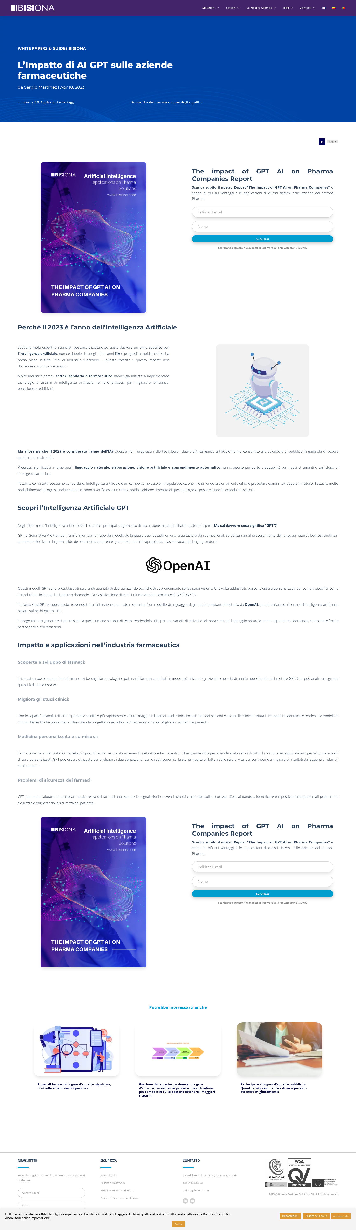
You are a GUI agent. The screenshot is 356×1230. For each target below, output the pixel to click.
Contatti (306, 8)
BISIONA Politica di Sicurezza (117, 1190)
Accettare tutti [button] (340, 1215)
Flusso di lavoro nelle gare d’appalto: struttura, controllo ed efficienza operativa (74, 1086)
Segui (332, 141)
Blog (286, 8)
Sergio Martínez (40, 87)
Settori (231, 8)
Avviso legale (108, 1175)
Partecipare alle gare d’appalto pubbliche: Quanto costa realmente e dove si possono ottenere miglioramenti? (274, 1088)
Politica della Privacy (112, 1183)
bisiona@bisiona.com (196, 1190)
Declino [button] (178, 1224)
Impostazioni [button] (290, 1216)
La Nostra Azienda (259, 8)
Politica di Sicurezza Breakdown (119, 1198)
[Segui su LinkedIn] (322, 141)
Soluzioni (208, 8)
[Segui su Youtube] (192, 1201)
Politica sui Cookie (316, 1216)
